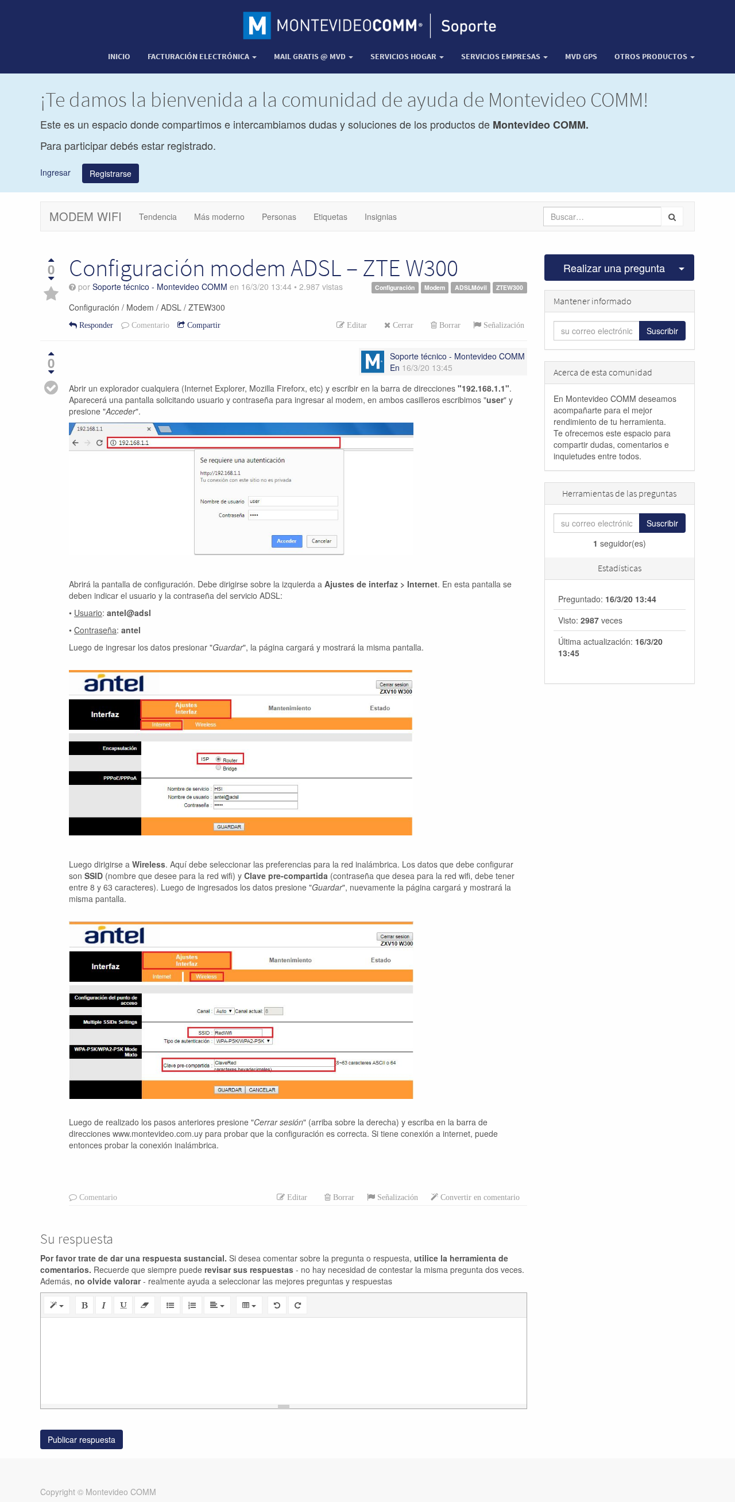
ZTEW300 (509, 287)
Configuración (395, 287)
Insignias (381, 216)
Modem (434, 287)
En (395, 367)
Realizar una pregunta (614, 267)
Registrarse (110, 173)
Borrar (449, 325)
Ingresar (55, 171)
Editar (356, 325)
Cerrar (401, 325)
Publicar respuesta (81, 1439)
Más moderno (219, 216)
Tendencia (158, 216)
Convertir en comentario (479, 1197)
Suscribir (662, 330)
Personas (279, 216)
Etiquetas (330, 216)
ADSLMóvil (471, 287)
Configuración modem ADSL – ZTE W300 (263, 267)
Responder (95, 325)
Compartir (202, 325)
